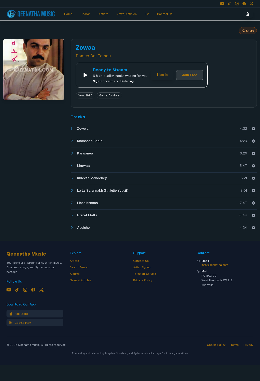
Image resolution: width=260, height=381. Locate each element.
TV (147, 14)
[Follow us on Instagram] (237, 4)
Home (68, 14)
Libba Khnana (87, 203)
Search (85, 14)
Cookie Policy (216, 344)
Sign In (162, 75)
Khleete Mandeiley (92, 178)
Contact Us (164, 14)
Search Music (79, 267)
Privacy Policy (142, 280)
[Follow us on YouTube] (222, 4)
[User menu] (248, 14)
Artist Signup (142, 267)
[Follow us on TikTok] (230, 4)
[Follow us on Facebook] (244, 4)
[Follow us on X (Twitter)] (251, 4)
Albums (75, 273)
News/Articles (126, 14)
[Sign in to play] (253, 128)
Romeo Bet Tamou (93, 56)
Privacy (249, 344)
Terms (235, 344)
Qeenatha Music (26, 254)
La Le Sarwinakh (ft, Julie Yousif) (102, 190)
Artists (103, 14)
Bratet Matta (87, 215)
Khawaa (83, 166)
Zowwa (83, 129)
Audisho (83, 228)
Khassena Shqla (90, 141)
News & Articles (80, 280)
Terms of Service (144, 273)
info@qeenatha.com (215, 265)
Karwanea (85, 153)
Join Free (189, 75)
